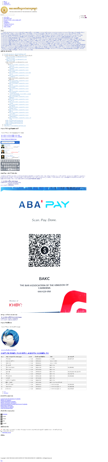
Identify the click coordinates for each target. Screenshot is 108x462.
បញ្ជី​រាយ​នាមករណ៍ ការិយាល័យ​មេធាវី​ (15, 54)
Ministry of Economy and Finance (8, 402)
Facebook (4, 414)
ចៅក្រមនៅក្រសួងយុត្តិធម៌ (14, 121)
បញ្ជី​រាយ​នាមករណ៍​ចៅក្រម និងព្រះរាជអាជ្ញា (18, 55)
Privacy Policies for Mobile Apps (9, 139)
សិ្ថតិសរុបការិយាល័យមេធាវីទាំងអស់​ (15, 125)
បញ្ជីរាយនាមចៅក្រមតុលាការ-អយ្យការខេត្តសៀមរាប (25, 353)
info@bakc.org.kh (6, 432)
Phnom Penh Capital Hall (6, 405)
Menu (2, 30)
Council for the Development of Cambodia (10, 398)
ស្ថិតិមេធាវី (8, 124)
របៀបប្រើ (6, 3)
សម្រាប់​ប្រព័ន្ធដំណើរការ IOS (10, 135)
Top (1, 460)
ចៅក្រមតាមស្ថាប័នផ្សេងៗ (14, 120)
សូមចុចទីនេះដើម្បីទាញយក (8, 350)
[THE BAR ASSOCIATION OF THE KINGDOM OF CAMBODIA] (19, 13)
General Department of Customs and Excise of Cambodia (14, 404)
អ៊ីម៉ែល (5, 1)
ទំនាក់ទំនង (7, 4)
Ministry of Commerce (6, 400)
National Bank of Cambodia (7, 406)
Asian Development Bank (7, 408)
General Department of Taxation (8, 401)
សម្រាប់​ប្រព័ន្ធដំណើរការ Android (11, 136)
